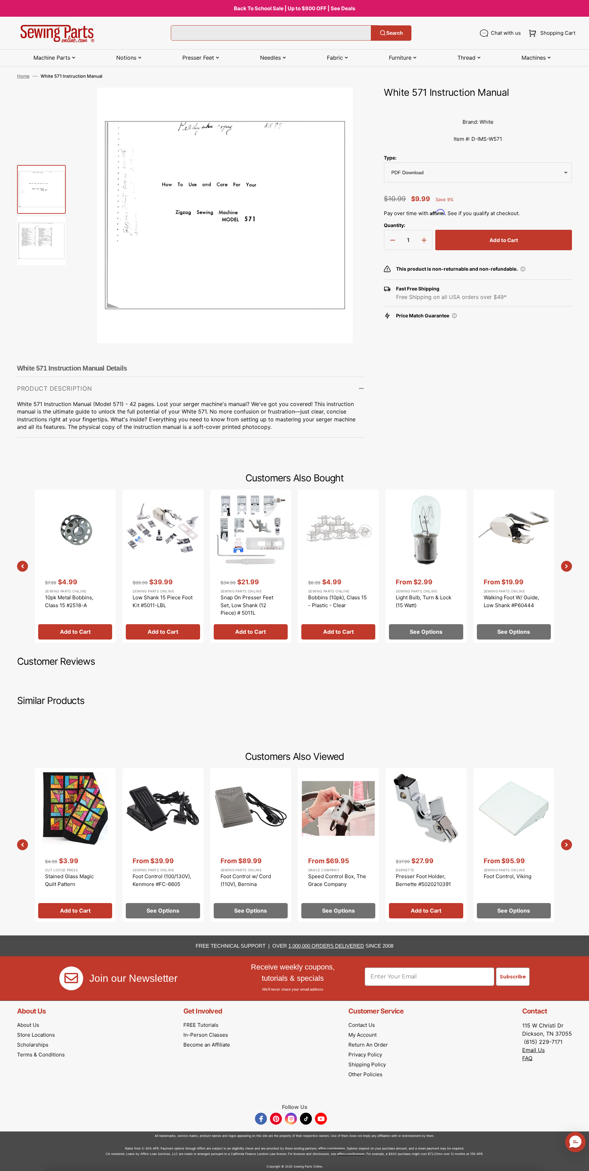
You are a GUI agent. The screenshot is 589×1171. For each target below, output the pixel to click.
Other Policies (365, 1074)
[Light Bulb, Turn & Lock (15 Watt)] (426, 566)
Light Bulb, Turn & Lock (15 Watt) (423, 601)
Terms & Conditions (41, 1054)
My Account (362, 1035)
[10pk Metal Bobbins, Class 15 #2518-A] (75, 566)
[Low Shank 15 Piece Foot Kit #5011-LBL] (162, 566)
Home (23, 76)
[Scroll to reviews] (478, 107)
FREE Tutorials (200, 1025)
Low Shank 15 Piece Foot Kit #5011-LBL (163, 601)
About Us (28, 1025)
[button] (551, 33)
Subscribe (513, 977)
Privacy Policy (365, 1054)
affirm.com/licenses (351, 1154)
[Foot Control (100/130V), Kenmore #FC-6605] (162, 844)
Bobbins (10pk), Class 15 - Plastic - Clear (337, 601)
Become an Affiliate (206, 1044)
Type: (390, 158)
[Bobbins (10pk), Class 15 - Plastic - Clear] (338, 566)
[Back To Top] (579, 1161)
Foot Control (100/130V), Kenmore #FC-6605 (162, 880)
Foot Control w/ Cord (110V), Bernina (246, 880)
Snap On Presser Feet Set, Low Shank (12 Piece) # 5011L (247, 605)
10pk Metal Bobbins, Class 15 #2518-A (69, 601)
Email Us (533, 1050)
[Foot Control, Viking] (513, 844)
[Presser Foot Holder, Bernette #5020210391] (426, 844)
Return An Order (368, 1044)
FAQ (527, 1058)
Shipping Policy (367, 1064)
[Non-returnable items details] (522, 269)
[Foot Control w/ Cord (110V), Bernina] (250, 844)
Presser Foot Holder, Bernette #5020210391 (423, 880)
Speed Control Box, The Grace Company (337, 880)
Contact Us (361, 1025)
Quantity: (394, 225)
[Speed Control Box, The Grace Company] (338, 844)
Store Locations (36, 1035)
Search (394, 33)
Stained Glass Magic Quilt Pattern (69, 880)
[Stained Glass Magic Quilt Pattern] (75, 844)
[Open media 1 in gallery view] (349, 102)
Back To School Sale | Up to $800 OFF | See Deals (294, 8)
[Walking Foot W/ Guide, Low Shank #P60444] (513, 566)
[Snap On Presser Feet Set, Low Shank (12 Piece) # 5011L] (250, 566)
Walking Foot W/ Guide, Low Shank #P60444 (511, 601)
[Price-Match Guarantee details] (454, 315)
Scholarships (32, 1044)
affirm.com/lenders (331, 1148)
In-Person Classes (205, 1035)
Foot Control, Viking (507, 876)
